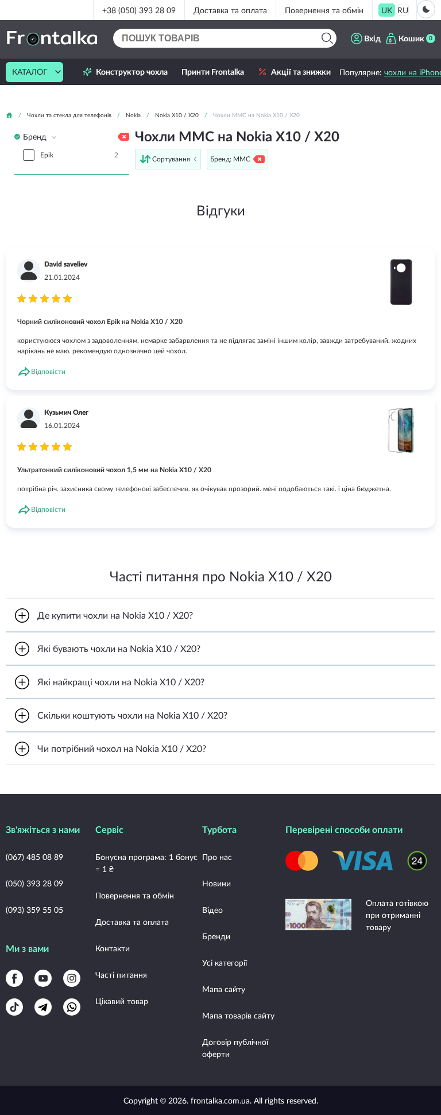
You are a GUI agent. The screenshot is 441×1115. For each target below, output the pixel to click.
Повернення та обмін (324, 10)
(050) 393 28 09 (34, 883)
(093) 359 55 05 (34, 910)
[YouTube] (43, 978)
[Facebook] (14, 978)
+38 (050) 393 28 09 (139, 10)
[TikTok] (14, 1007)
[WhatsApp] (71, 1007)
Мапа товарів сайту (238, 1015)
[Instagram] (71, 978)
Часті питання (121, 974)
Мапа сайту (223, 989)
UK (386, 10)
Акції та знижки (301, 71)
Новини (216, 883)
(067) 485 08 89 (34, 857)
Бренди (216, 936)
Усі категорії (224, 962)
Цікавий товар (121, 1001)
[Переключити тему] (426, 9)
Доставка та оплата (230, 10)
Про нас (217, 857)
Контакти (112, 948)
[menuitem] (386, 10)
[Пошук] (327, 38)
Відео (212, 910)
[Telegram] (43, 1007)
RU (402, 10)
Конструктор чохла (132, 71)
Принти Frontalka (212, 72)
